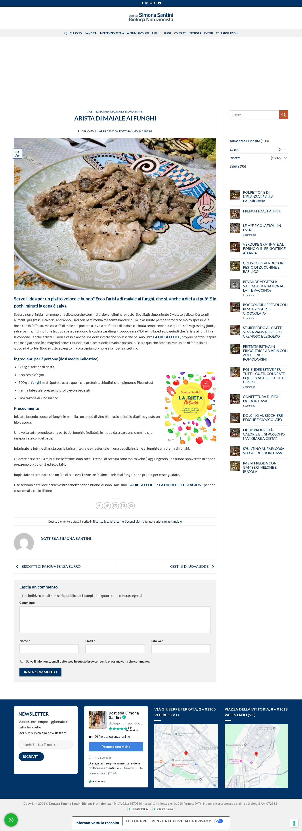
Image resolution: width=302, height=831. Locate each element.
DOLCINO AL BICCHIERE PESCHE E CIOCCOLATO (263, 417)
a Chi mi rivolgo (138, 33)
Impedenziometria (111, 33)
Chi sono (76, 33)
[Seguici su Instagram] (146, 3)
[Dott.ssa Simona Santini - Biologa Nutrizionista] (151, 18)
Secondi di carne (110, 111)
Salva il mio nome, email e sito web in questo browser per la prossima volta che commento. (88, 661)
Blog (167, 33)
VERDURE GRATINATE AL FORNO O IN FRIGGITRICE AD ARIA (264, 248)
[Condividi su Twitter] (107, 505)
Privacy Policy (140, 808)
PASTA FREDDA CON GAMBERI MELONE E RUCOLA (260, 467)
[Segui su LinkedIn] (159, 3)
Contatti (180, 33)
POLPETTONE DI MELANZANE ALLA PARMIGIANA (258, 196)
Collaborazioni (227, 33)
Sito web (157, 641)
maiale (177, 521)
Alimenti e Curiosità (245, 141)
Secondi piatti (133, 111)
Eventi (208, 33)
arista (159, 521)
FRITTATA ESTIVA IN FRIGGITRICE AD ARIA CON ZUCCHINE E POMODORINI (265, 352)
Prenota (195, 33)
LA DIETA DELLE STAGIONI (181, 485)
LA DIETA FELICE (166, 337)
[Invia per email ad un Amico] (115, 505)
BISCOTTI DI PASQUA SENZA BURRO (51, 566)
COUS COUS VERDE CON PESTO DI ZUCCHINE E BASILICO (263, 267)
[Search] (65, 33)
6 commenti (257, 405)
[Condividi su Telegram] (131, 505)
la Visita (90, 33)
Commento (28, 602)
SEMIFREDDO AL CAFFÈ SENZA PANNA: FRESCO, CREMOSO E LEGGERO (262, 331)
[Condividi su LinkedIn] (123, 505)
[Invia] (283, 114)
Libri (155, 33)
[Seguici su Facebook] (142, 3)
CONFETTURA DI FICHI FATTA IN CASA (262, 398)
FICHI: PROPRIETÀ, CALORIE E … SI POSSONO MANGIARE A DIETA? (264, 434)
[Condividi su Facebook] (99, 505)
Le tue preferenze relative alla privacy (168, 821)
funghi (36, 382)
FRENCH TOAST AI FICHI (263, 211)
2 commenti (256, 295)
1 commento (256, 234)
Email (90, 641)
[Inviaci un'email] (151, 3)
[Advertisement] (151, 70)
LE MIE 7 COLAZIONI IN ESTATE (262, 227)
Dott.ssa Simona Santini (135, 131)
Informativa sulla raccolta (97, 823)
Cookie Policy (165, 808)
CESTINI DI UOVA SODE (189, 566)
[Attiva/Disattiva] (285, 149)
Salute (234, 166)
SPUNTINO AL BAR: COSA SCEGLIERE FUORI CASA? (263, 450)
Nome (24, 641)
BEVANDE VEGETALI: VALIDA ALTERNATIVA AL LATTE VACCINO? (263, 285)
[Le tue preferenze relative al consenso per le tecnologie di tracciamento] (294, 823)
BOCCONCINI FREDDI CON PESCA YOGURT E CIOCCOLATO (265, 308)
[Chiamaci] (155, 3)
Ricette (92, 111)
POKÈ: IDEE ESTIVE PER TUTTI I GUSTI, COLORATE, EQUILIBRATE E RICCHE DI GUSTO (264, 375)
